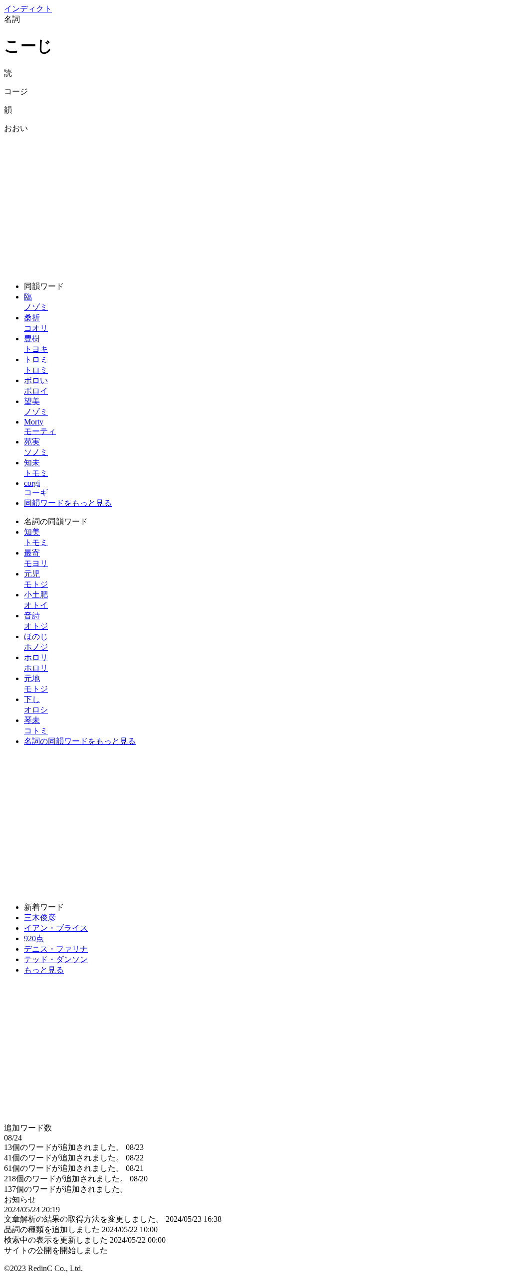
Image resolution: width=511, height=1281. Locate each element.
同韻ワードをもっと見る (68, 503)
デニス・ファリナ (56, 949)
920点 (34, 938)
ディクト (28, 8)
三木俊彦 (40, 917)
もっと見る (44, 970)
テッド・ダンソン (56, 959)
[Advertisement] (255, 204)
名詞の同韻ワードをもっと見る (80, 741)
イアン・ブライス (56, 928)
